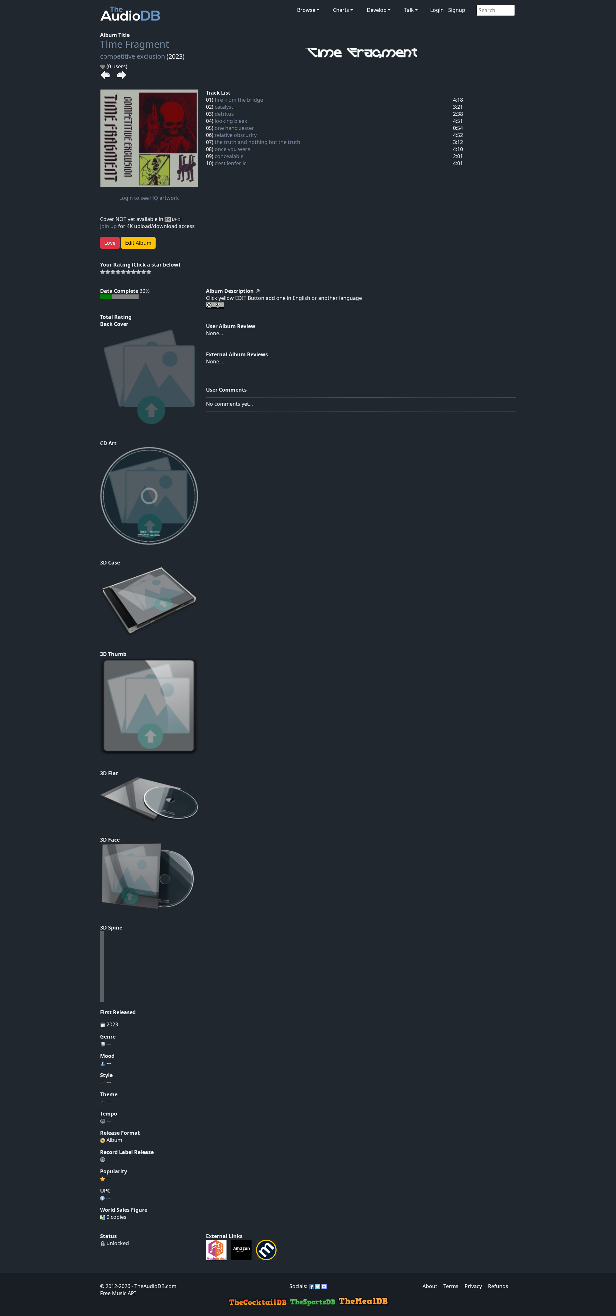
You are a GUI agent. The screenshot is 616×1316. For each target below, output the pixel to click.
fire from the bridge (239, 99)
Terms (450, 1286)
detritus (224, 113)
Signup (456, 9)
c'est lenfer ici (231, 163)
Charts (341, 9)
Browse (306, 9)
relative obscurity (236, 135)
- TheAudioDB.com (153, 1286)
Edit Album (138, 242)
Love (110, 242)
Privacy (473, 1286)
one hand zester (234, 128)
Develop (377, 9)
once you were (232, 149)
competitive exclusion (132, 56)
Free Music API (118, 1293)
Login (437, 9)
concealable (229, 156)
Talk (409, 9)
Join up (108, 226)
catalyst (224, 106)
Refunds (498, 1286)
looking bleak (231, 120)
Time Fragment (134, 44)
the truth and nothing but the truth (257, 142)
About (430, 1286)
